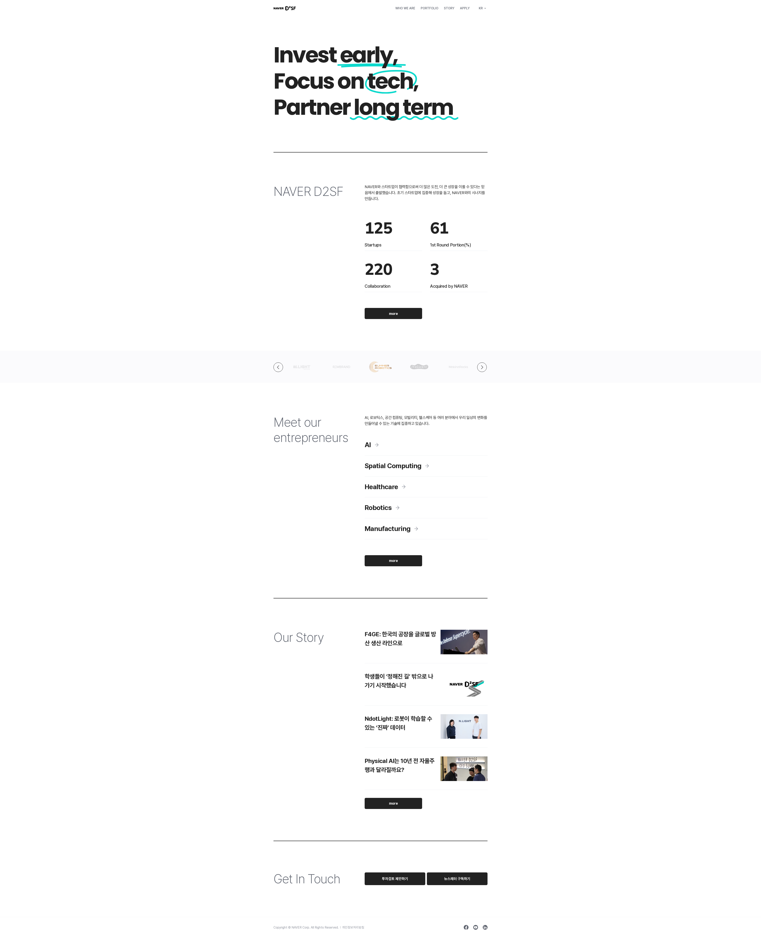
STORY (449, 8)
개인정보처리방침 (353, 927)
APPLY (465, 8)
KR (481, 8)
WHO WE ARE (405, 8)
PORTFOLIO (429, 8)
